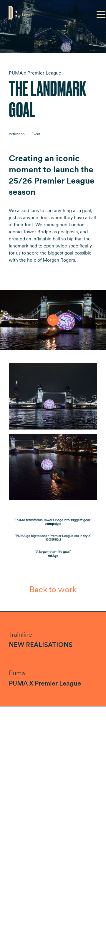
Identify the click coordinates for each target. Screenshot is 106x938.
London (28, 15)
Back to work (53, 589)
